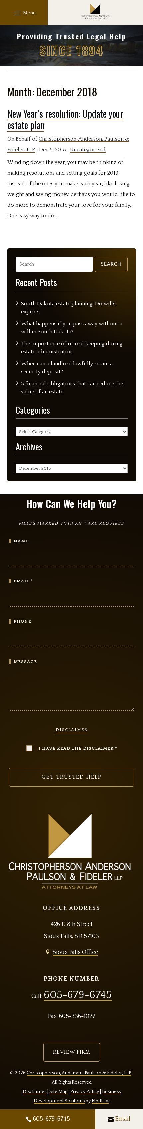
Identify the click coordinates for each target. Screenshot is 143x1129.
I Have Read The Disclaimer (78, 748)
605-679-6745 (51, 1119)
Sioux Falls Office (75, 952)
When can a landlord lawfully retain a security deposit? (67, 368)
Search (111, 264)
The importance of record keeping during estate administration (72, 348)
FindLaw (100, 1101)
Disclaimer (72, 730)
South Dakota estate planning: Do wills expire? (68, 308)
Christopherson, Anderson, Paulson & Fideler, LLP (79, 1073)
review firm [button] (71, 1052)
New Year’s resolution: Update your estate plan (65, 119)
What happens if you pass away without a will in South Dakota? (71, 328)
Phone (22, 621)
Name (21, 541)
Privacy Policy (85, 1091)
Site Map (58, 1091)
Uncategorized (88, 150)
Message (25, 661)
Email (122, 1119)
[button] (24, 12)
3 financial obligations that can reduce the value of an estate (72, 388)
